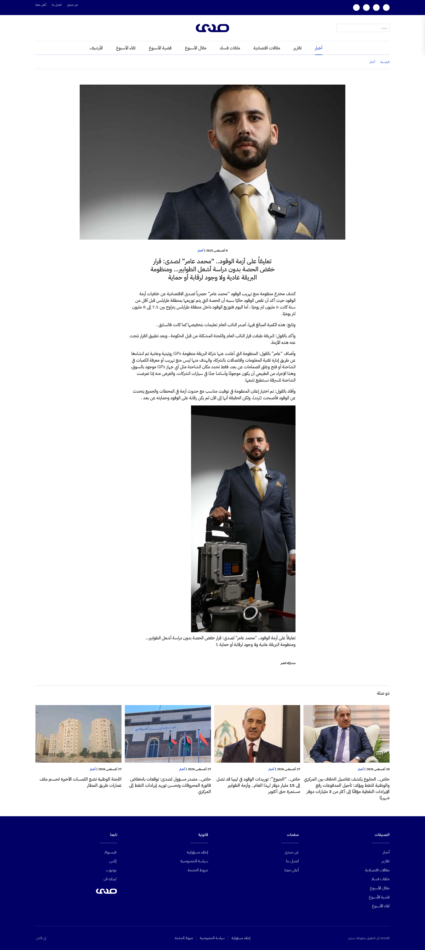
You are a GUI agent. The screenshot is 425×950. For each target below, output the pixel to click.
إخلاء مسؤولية (197, 852)
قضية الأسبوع (160, 48)
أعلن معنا (40, 4)
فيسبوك (110, 852)
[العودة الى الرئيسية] (212, 28)
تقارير (298, 48)
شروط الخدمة (198, 870)
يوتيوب (111, 870)
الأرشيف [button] (96, 48)
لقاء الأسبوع (125, 48)
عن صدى (72, 4)
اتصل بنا (57, 4)
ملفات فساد (230, 48)
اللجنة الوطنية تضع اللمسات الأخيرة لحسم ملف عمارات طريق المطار (81, 782)
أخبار (318, 48)
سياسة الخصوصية (194, 861)
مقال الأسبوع (196, 48)
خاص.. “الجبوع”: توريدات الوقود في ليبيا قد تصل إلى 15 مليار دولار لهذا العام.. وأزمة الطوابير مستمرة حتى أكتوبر (258, 785)
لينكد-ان (110, 879)
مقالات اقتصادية (266, 48)
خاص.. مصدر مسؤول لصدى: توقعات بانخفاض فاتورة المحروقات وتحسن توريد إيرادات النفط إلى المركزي (170, 785)
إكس (112, 861)
